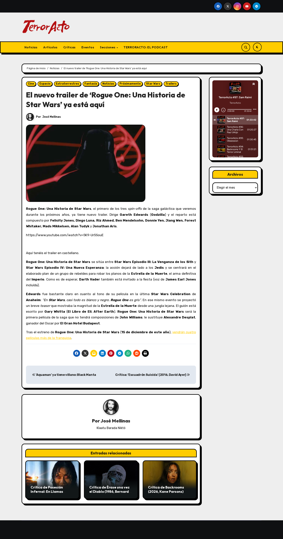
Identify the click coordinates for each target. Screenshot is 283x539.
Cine (31, 83)
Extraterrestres (67, 83)
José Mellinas (51, 116)
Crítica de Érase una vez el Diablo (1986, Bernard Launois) (109, 491)
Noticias (30, 47)
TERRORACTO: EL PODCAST (146, 47)
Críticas (69, 47)
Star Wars (153, 83)
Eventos (87, 47)
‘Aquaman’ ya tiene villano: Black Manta (65, 375)
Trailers (171, 83)
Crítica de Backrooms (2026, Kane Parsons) (166, 489)
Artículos (50, 47)
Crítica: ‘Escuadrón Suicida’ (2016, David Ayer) (151, 375)
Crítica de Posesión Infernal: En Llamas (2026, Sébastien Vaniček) (47, 493)
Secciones (108, 47)
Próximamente (130, 83)
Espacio (44, 83)
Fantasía (91, 83)
